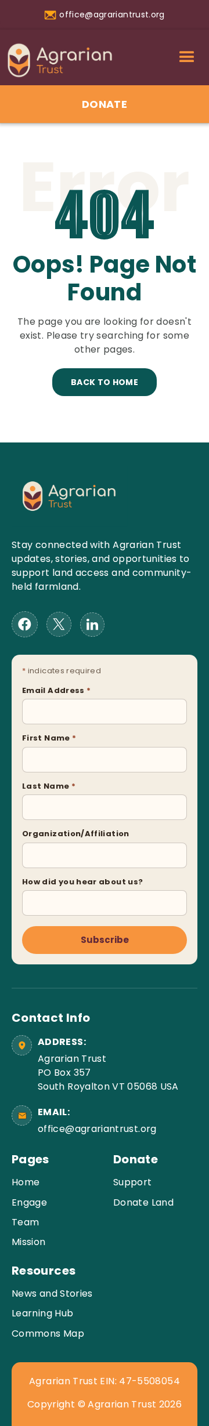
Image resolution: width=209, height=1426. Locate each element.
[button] (187, 57)
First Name (49, 737)
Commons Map (48, 1333)
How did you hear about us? (82, 881)
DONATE (104, 104)
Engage (29, 1202)
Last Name (48, 786)
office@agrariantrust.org (97, 1128)
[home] (57, 63)
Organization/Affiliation (75, 833)
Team (25, 1222)
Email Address (56, 690)
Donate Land (143, 1202)
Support (132, 1182)
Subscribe (105, 940)
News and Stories (52, 1293)
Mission (29, 1241)
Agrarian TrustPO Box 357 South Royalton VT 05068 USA (108, 1072)
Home (25, 1182)
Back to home (104, 382)
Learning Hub (42, 1313)
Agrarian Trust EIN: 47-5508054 (104, 1381)
